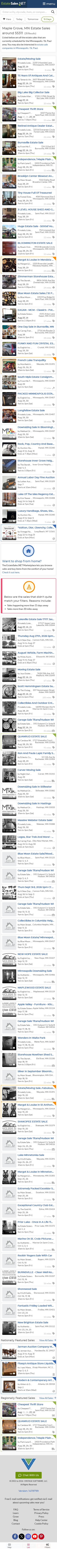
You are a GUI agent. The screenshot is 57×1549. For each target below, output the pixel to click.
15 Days (47, 19)
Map (9, 1547)
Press (41, 1516)
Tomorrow (33, 19)
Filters (47, 1547)
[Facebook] (15, 1536)
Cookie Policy (41, 1523)
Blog (15, 1520)
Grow (16, 1516)
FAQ (15, 1509)
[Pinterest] (41, 1536)
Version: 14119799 (29, 1491)
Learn (16, 1513)
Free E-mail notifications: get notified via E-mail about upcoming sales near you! (28, 1501)
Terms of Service (41, 1509)
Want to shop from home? (22, 561)
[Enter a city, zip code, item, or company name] (52, 12)
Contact (16, 1523)
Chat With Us (31, 1475)
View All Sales (46, 1340)
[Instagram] (28, 1536)
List (28, 1547)
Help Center (41, 1520)
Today (19, 19)
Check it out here (10, 572)
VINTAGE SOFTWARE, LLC (35, 1481)
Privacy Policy (41, 1513)
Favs (8, 19)
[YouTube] (35, 1536)
